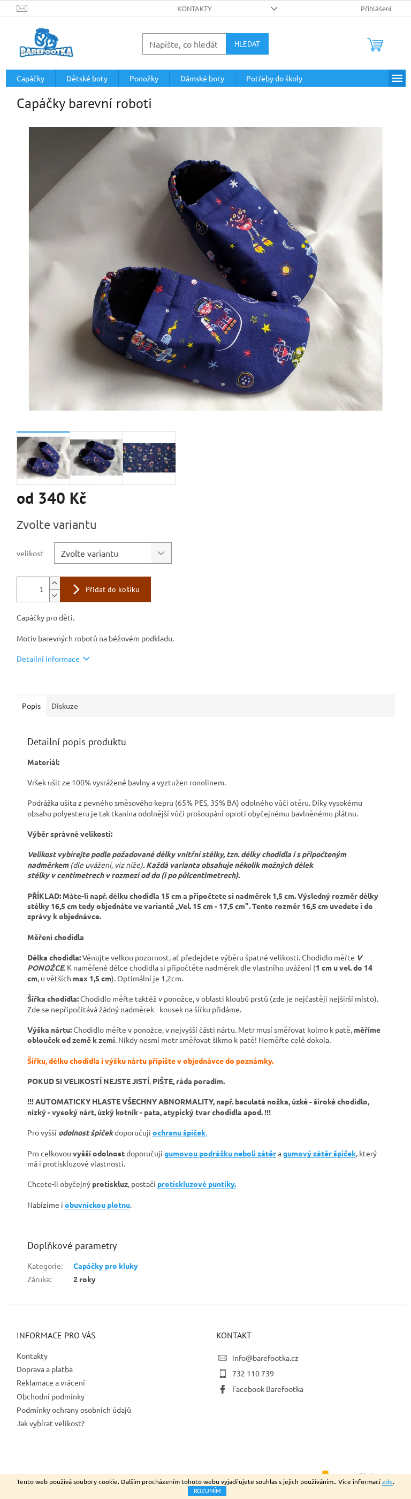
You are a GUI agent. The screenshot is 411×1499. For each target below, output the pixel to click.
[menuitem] (30, 78)
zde (387, 1481)
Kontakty (194, 8)
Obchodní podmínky (51, 1396)
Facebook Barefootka (267, 1389)
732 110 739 (253, 1373)
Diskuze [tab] (64, 705)
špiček (194, 1132)
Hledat (247, 44)
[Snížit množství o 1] (54, 595)
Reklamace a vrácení (51, 1382)
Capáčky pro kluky (105, 1265)
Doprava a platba (45, 1369)
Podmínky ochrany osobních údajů (74, 1409)
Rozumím (207, 1491)
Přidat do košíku (113, 589)
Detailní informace (48, 658)
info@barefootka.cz (265, 1357)
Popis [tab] (31, 705)
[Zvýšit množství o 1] (54, 583)
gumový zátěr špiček (319, 1153)
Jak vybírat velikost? (51, 1423)
